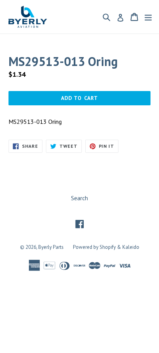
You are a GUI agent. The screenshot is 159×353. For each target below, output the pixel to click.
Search (79, 198)
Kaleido (130, 247)
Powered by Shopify (94, 247)
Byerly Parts (51, 247)
